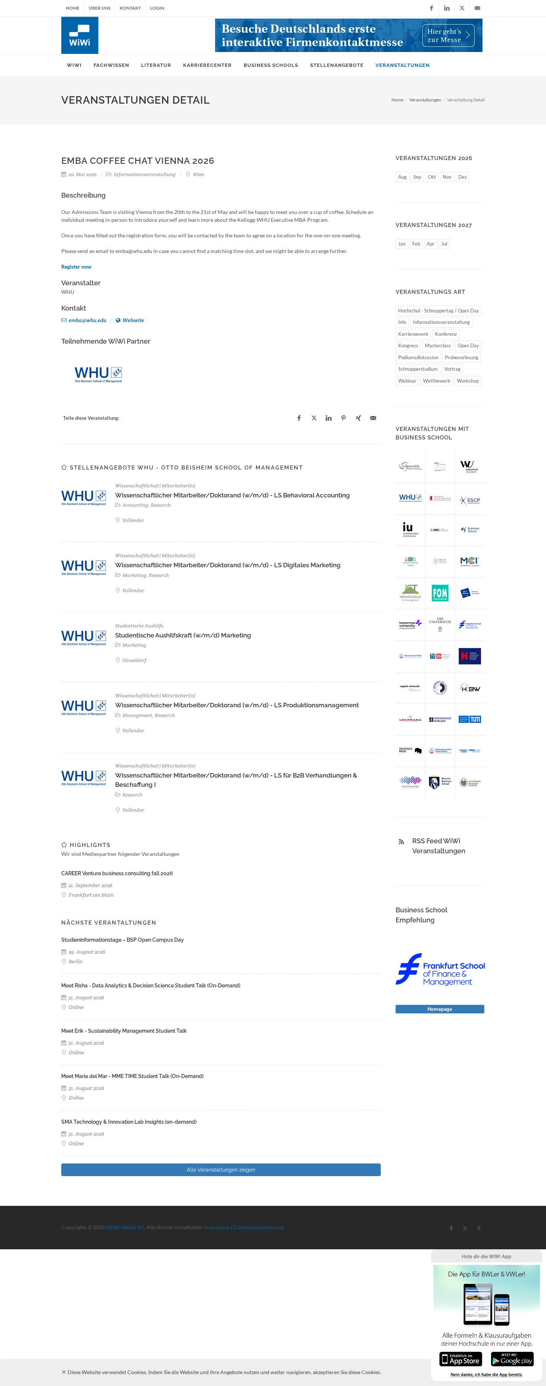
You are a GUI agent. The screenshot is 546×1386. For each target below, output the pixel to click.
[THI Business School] (470, 530)
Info (402, 322)
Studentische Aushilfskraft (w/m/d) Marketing (183, 635)
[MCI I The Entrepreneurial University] (470, 561)
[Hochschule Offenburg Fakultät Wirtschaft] (470, 656)
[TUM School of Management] (470, 719)
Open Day (468, 345)
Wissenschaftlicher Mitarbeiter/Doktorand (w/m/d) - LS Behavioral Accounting (232, 495)
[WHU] (98, 375)
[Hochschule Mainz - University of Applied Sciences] (410, 751)
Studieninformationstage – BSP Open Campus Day (122, 940)
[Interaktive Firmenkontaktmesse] (348, 35)
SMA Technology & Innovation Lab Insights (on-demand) (128, 1122)
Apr (431, 244)
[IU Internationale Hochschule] (410, 530)
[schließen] (63, 1372)
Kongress (408, 345)
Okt (432, 177)
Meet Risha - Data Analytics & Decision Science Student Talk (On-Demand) (150, 986)
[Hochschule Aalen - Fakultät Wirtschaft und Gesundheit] (410, 782)
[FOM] (440, 593)
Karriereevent (413, 334)
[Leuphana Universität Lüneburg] (410, 719)
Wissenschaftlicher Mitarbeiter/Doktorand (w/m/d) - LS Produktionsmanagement (237, 705)
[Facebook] (431, 8)
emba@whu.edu (87, 320)
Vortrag (452, 369)
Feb (416, 244)
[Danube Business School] (440, 687)
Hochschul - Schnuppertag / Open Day (438, 311)
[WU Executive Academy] (470, 466)
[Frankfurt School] (470, 624)
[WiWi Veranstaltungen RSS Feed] (401, 842)
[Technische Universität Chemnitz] (410, 561)
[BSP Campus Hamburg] (440, 751)
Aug (402, 177)
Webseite (132, 320)
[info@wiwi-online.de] (477, 8)
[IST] (410, 593)
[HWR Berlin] (440, 498)
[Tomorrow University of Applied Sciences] (410, 624)
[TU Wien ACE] (440, 656)
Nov (447, 177)
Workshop (468, 381)
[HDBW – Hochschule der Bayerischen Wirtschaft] (470, 687)
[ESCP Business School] (470, 498)
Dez (462, 177)
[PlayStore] (512, 1358)
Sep (417, 177)
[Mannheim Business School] (470, 782)
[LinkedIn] (446, 8)
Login (157, 8)
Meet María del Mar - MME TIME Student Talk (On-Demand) (132, 1076)
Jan (402, 244)
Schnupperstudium (418, 369)
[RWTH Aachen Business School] (470, 751)
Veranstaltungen (425, 100)
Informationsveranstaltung (441, 322)
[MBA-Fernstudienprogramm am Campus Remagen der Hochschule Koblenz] (440, 719)
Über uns (99, 8)
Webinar (407, 381)
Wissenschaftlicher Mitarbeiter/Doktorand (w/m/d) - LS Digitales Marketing (228, 565)
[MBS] (440, 782)
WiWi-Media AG (125, 1227)
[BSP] (410, 656)
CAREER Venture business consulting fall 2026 (117, 873)
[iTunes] (460, 1358)
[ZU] (410, 687)
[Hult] (440, 561)
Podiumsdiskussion (418, 357)
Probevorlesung (461, 357)
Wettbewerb (436, 381)
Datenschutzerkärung (258, 1227)
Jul (444, 244)
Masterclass (438, 345)
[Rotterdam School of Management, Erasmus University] (440, 466)
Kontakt (130, 8)
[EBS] (440, 624)
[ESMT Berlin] (470, 593)
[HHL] (440, 530)
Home (72, 8)
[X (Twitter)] (462, 8)
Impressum (217, 1227)
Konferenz (446, 334)
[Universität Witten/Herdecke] (410, 466)
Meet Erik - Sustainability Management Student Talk (124, 1031)
